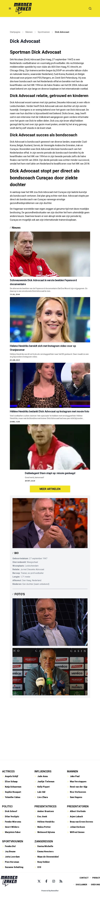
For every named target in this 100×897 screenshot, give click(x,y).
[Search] (90, 8)
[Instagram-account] (53, 881)
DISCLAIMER (81, 885)
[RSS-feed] (61, 881)
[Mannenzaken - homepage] (23, 8)
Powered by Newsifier (50, 891)
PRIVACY (96, 878)
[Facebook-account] (46, 881)
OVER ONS (95, 885)
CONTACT (84, 878)
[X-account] (39, 881)
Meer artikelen (50, 489)
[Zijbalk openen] (9, 8)
